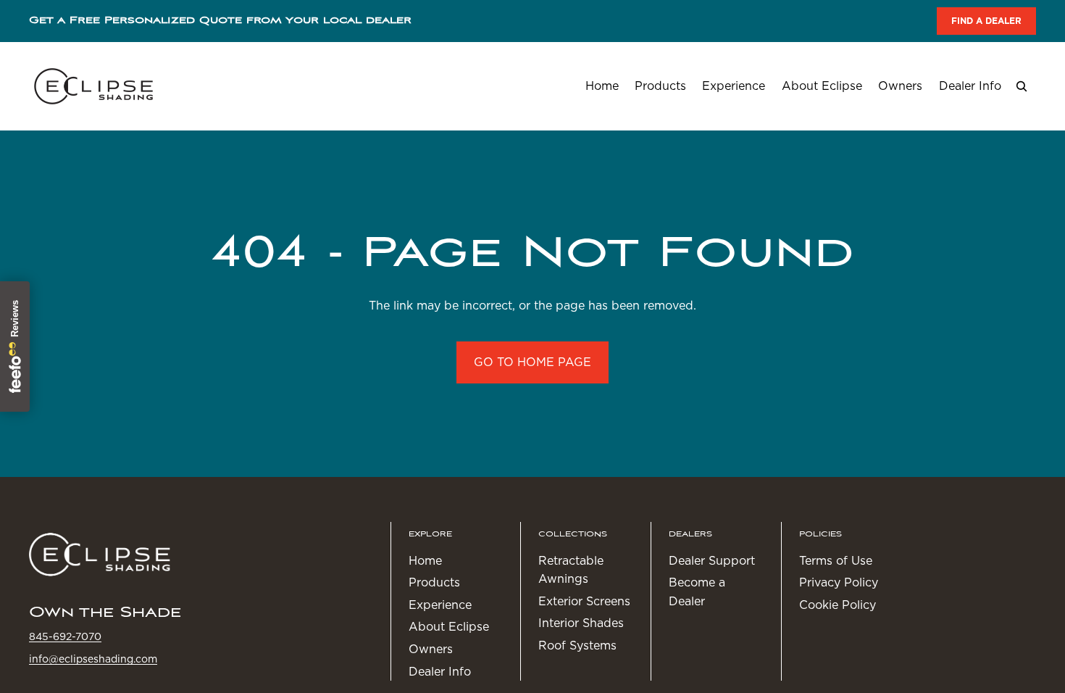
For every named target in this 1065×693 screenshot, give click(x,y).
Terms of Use (835, 561)
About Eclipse (449, 627)
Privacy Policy (838, 583)
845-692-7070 (65, 637)
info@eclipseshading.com (93, 659)
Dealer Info (440, 672)
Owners (431, 649)
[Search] (1021, 86)
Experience (440, 605)
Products (434, 583)
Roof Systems (577, 645)
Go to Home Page (532, 362)
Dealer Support (712, 561)
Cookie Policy (837, 605)
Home (425, 561)
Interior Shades (581, 624)
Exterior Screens (584, 601)
